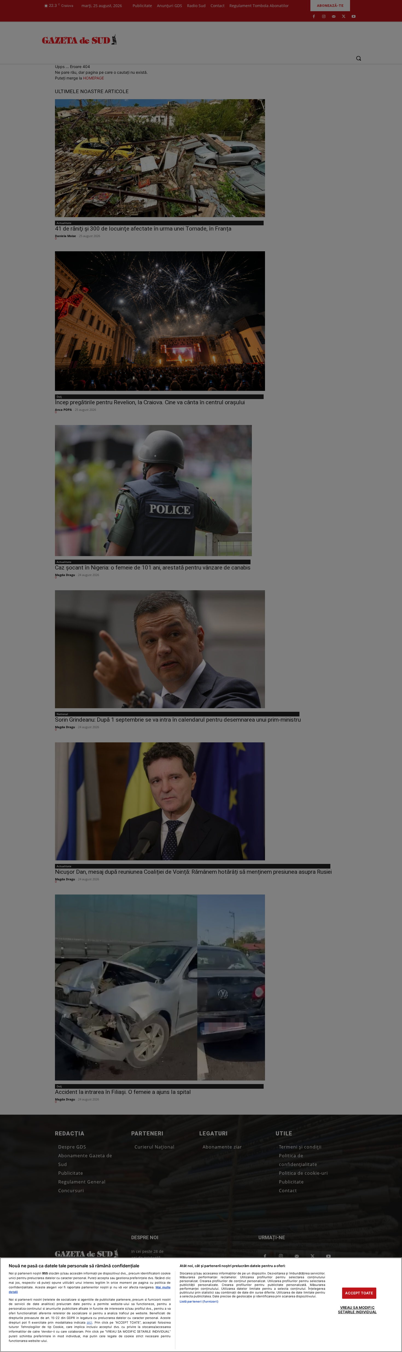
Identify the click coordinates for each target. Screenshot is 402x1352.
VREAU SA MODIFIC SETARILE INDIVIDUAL (357, 1310)
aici (89, 1322)
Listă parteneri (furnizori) (199, 1301)
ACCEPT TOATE (359, 1293)
